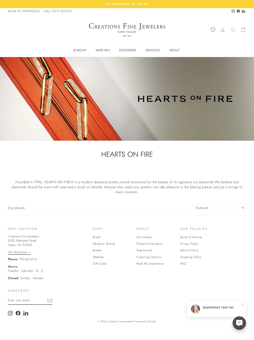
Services (153, 50)
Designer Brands (104, 244)
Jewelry (80, 50)
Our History (144, 237)
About (174, 50)
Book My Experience (150, 263)
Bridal (97, 237)
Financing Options (149, 257)
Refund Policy (189, 250)
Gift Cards (100, 263)
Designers (127, 50)
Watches (103, 50)
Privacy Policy (189, 244)
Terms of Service (191, 237)
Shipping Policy (191, 257)
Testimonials (144, 250)
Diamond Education (150, 244)
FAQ (183, 263)
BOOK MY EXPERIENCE (24, 11)
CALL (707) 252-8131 (58, 11)
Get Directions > (19, 252)
